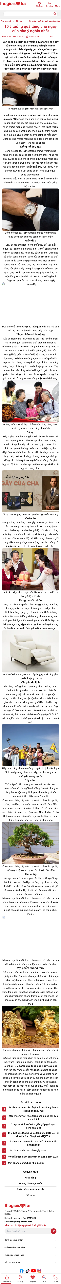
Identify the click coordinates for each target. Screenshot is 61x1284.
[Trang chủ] (15, 4)
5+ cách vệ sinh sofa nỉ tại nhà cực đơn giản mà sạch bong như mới (33, 1109)
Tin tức (19, 21)
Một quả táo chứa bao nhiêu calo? (26, 1163)
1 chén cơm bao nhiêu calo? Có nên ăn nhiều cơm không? (33, 1143)
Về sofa (31, 1195)
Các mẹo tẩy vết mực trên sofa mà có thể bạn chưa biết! (33, 1118)
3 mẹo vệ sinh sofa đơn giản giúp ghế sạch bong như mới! (33, 1126)
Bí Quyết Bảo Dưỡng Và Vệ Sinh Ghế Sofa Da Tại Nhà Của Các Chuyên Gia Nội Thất (33, 1135)
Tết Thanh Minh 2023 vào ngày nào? (27, 1150)
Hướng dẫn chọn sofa (30, 1183)
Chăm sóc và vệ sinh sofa (30, 1189)
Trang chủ (6, 21)
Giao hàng (30, 1177)
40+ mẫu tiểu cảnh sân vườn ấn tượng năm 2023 (33, 1156)
